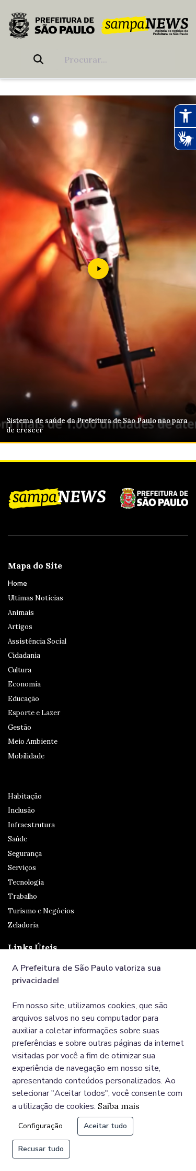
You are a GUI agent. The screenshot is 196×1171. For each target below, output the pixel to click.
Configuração (40, 1126)
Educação (23, 698)
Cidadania (24, 655)
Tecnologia (26, 882)
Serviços (22, 867)
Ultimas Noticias (35, 598)
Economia (24, 684)
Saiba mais (119, 1106)
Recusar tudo (41, 1149)
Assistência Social (37, 641)
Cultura (19, 670)
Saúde (17, 839)
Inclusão (21, 810)
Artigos (20, 626)
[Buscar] (40, 59)
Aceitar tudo (105, 1126)
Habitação (25, 796)
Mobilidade (26, 756)
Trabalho (22, 896)
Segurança (25, 853)
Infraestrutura (31, 824)
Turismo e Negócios (41, 911)
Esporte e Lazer (34, 712)
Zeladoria (23, 925)
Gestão (19, 727)
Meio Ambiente (32, 741)
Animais (21, 612)
